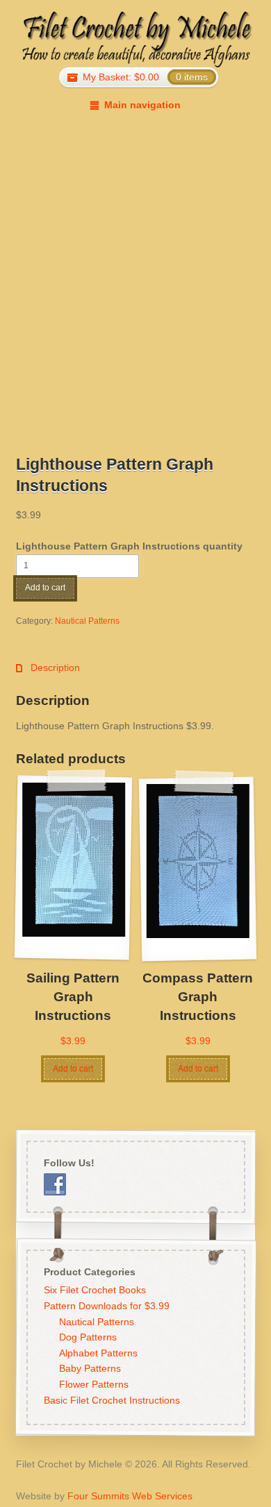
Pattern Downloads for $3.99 (106, 1305)
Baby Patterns (90, 1368)
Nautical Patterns (87, 621)
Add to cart (45, 588)
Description (54, 667)
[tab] (48, 668)
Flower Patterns (94, 1384)
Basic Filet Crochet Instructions (111, 1400)
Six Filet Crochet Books (94, 1289)
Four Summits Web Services (129, 1495)
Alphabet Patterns (98, 1353)
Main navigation (142, 104)
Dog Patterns (88, 1337)
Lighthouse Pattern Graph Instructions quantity (129, 546)
